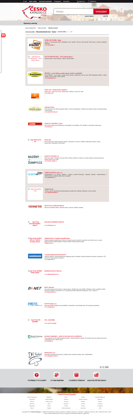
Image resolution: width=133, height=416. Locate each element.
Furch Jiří (48, 140)
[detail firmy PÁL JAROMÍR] (35, 321)
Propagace (57, 1)
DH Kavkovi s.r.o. (50, 352)
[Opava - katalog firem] (35, 18)
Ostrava (100, 403)
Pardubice (32, 406)
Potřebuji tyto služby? (37, 380)
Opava (83, 403)
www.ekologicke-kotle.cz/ (51, 356)
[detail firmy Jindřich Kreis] (35, 191)
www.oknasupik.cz (50, 45)
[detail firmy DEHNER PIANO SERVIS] (35, 272)
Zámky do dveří (103, 412)
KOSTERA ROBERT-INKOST (54, 222)
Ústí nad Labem (66, 408)
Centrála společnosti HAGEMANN (55, 254)
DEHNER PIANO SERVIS (53, 271)
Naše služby (33, 1)
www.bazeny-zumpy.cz (51, 161)
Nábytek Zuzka (49, 107)
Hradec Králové (83, 399)
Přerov (83, 406)
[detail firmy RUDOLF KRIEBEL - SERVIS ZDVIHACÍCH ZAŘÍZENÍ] (35, 337)
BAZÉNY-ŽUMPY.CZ (52, 156)
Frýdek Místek (49, 399)
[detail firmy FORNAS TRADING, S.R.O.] (35, 124)
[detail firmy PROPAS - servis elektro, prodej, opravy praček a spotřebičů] (35, 76)
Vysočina (83, 408)
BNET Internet (49, 287)
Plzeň (49, 406)
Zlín (100, 408)
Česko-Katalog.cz (32, 397)
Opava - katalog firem (30, 27)
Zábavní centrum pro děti (91, 412)
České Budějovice (100, 397)
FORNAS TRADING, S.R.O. (54, 123)
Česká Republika (30, 32)
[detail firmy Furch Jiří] (35, 141)
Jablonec (100, 399)
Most (49, 403)
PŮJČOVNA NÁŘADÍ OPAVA (54, 205)
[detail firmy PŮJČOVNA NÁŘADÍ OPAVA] (35, 208)
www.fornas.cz (48, 126)
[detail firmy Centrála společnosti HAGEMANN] (35, 257)
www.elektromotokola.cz (51, 192)
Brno (66, 397)
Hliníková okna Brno (71, 412)
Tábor (32, 408)
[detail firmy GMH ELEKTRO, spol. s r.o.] (35, 174)
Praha (66, 406)
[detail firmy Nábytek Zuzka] (35, 110)
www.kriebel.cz (49, 341)
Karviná (66, 401)
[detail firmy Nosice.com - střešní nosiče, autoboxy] (35, 102)
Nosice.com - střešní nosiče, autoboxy (56, 90)
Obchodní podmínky (45, 1)
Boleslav (49, 397)
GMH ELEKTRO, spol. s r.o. (54, 172)
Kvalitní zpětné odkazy (96, 380)
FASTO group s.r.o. (51, 303)
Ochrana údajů (28, 4)
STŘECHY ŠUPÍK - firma (53, 40)
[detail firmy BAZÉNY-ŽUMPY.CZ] (35, 163)
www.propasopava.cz (50, 78)
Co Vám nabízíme (57, 380)
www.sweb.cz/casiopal (50, 323)
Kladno (83, 401)
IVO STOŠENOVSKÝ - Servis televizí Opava (59, 57)
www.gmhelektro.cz (50, 177)
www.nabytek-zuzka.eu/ (51, 112)
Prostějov (100, 406)
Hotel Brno (81, 412)
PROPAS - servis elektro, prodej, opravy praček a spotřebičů (63, 73)
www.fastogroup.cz (50, 307)
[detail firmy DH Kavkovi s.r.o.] (35, 365)
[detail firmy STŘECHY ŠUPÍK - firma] (35, 49)
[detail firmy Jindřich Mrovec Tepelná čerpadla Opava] (35, 242)
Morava (32, 403)
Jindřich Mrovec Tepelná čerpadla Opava (57, 238)
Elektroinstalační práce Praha (56, 413)
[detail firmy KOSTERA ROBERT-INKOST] (35, 225)
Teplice (49, 408)
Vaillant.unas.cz (49, 243)
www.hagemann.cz (50, 259)
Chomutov (32, 399)
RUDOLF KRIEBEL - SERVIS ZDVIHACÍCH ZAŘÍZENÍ (63, 336)
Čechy (83, 397)
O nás (25, 1)
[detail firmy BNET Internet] (35, 289)
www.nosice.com (49, 93)
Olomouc (66, 403)
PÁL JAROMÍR (50, 320)
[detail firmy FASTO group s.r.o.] (35, 305)
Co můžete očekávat (77, 380)
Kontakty (66, 1)
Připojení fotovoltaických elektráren (74, 413)
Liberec (100, 401)
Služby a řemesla (42, 27)
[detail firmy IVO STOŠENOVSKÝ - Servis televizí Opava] (35, 60)
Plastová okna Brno (60, 412)
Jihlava (32, 401)
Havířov (66, 399)
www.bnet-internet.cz (50, 292)
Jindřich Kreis (49, 189)
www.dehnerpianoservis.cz (52, 274)
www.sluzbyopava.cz (50, 225)
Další (106, 367)
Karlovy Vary (49, 401)
